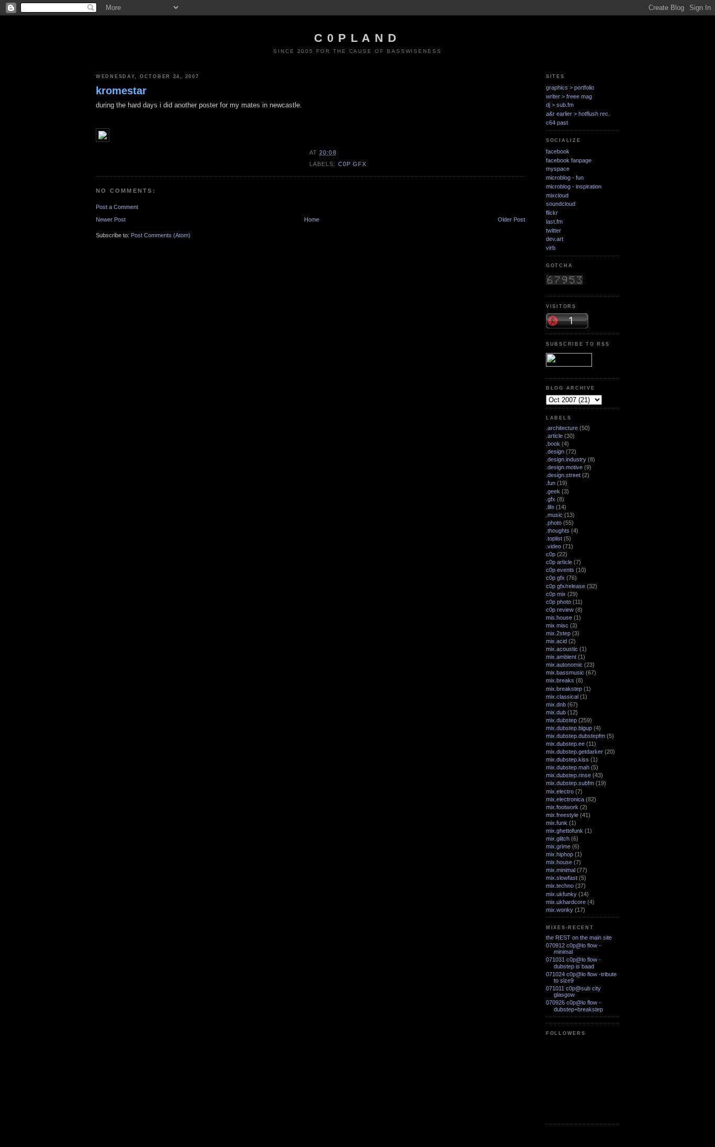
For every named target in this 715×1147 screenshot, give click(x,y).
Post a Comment (117, 207)
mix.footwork (562, 807)
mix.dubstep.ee (565, 744)
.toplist (554, 538)
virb (550, 248)
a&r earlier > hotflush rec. (578, 114)
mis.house (559, 617)
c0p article (559, 562)
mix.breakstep (564, 689)
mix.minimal (560, 870)
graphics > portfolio (570, 87)
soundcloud (560, 204)
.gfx (550, 499)
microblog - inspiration (573, 186)
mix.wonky (559, 910)
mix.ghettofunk (564, 831)
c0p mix (556, 594)
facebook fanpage (568, 160)
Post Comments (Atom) (161, 235)
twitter (553, 230)
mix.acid (556, 641)
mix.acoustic (562, 649)
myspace (557, 169)
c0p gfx (352, 164)
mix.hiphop (559, 854)
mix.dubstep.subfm (570, 783)
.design (555, 451)
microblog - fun (565, 177)
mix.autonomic (564, 664)
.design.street (563, 475)
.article (554, 436)
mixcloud (557, 195)
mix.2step (558, 633)
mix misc (557, 625)
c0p (550, 554)
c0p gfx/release (565, 586)
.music (554, 515)
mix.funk (556, 823)
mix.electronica (565, 799)
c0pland (357, 38)
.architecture (562, 428)
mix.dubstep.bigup (569, 728)
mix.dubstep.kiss (567, 759)
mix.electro (560, 791)
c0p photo (558, 602)
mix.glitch (557, 838)
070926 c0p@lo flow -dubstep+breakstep (574, 1005)
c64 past (557, 122)
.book (553, 443)
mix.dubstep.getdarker (574, 751)
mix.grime (558, 846)
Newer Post (111, 219)
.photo (554, 523)
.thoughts (557, 530)
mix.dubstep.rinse (568, 775)
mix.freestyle (562, 815)
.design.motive (564, 467)
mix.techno (560, 886)
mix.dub (556, 712)
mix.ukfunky (561, 894)
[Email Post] (340, 152)
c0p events (560, 570)
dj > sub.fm (560, 105)
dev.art (554, 239)
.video (553, 546)
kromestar (121, 90)
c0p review (560, 609)
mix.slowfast (561, 878)
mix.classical (562, 696)
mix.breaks (560, 680)
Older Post (511, 219)
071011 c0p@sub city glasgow (573, 991)
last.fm (554, 221)
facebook (557, 151)
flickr (552, 212)
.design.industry (566, 459)
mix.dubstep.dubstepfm (575, 736)
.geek (553, 491)
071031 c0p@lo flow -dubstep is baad (573, 962)
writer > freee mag (569, 96)
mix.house (559, 862)
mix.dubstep (561, 720)
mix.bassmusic (565, 672)
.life (550, 507)
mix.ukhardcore (566, 902)
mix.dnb (556, 704)
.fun (550, 483)
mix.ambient (561, 657)
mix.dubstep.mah (567, 767)
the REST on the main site (579, 937)
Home (311, 219)
